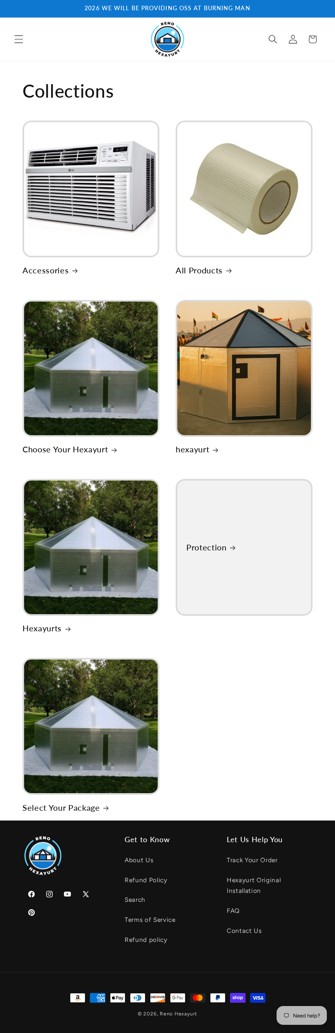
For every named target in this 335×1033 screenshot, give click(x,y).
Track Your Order (252, 860)
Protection (206, 547)
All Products (199, 270)
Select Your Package (61, 807)
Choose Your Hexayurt (65, 449)
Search (135, 899)
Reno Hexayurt (178, 1014)
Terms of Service (150, 919)
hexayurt (192, 449)
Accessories (45, 270)
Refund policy (146, 940)
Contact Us (244, 931)
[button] (19, 39)
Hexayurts (42, 628)
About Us (139, 860)
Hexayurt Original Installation (254, 885)
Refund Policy (146, 880)
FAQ (233, 910)
